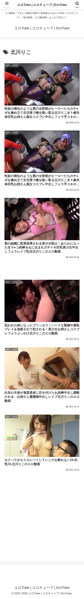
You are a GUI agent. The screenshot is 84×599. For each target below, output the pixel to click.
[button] (75, 511)
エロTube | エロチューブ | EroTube (42, 4)
